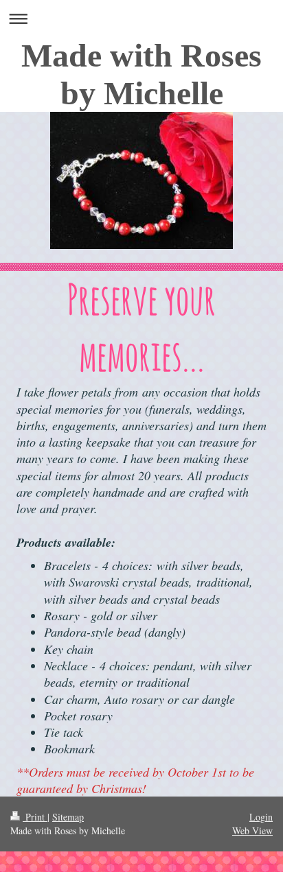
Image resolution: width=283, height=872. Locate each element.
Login (261, 816)
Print (35, 816)
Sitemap (68, 816)
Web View (252, 830)
